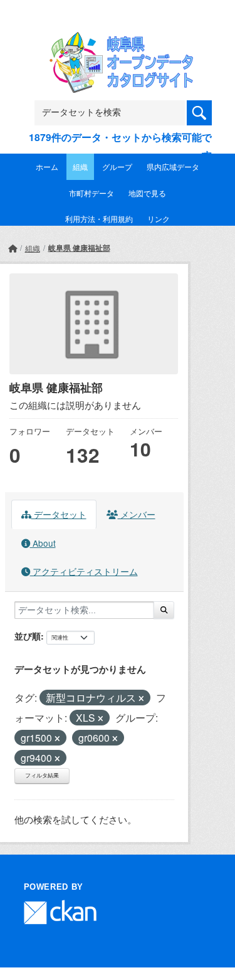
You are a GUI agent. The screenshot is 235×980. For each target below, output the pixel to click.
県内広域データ (173, 166)
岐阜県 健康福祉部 (79, 247)
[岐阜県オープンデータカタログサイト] (118, 40)
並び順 (27, 636)
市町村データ (91, 192)
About (43, 543)
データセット (58, 514)
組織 (80, 166)
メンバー (136, 514)
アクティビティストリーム (84, 571)
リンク (158, 218)
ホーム (47, 166)
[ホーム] (12, 248)
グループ (117, 166)
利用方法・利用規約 (99, 218)
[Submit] (164, 610)
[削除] (141, 698)
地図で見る (147, 192)
